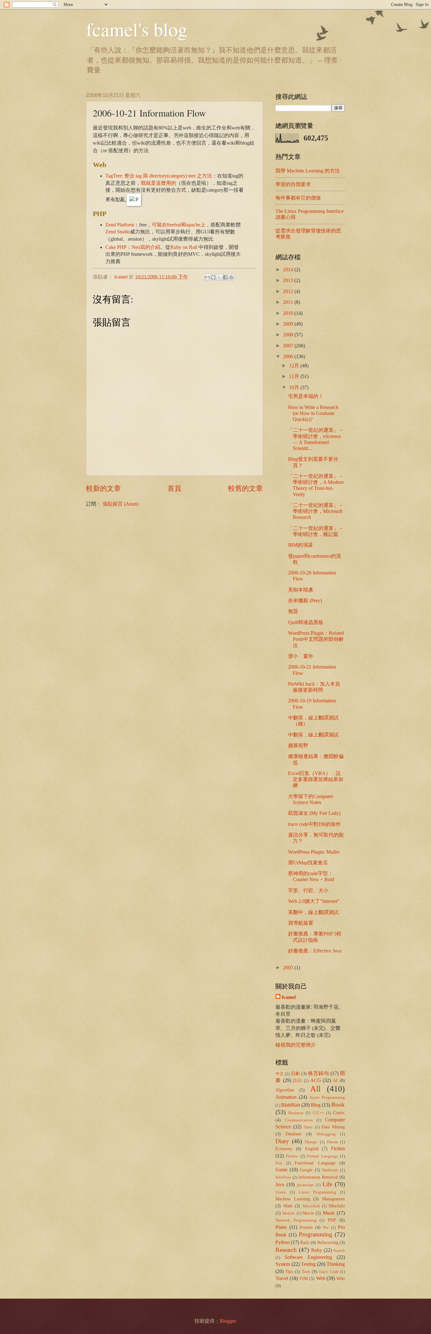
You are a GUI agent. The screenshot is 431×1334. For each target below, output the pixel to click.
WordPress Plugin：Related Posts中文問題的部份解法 (316, 639)
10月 (294, 387)
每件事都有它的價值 (298, 198)
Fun (278, 1163)
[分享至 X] (219, 277)
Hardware (330, 1170)
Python (282, 1242)
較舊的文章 (245, 488)
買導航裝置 (300, 923)
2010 (288, 313)
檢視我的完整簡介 (295, 1045)
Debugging (326, 1134)
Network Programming (295, 1220)
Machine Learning (292, 1198)
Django (311, 1142)
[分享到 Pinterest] (231, 277)
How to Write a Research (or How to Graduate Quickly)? (313, 413)
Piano (281, 1227)
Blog (316, 1105)
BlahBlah (290, 1105)
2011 (288, 302)
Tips (289, 1271)
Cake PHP (116, 247)
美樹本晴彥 (300, 589)
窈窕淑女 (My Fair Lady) (314, 813)
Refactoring (327, 1242)
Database (293, 1133)
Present (306, 1227)
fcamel (121, 276)
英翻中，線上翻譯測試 (313, 912)
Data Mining (333, 1126)
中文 (279, 1074)
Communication (299, 1120)
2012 (288, 291)
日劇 (295, 1073)
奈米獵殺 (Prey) (305, 600)
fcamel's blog (136, 29)
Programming (315, 1234)
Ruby (316, 1250)
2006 (288, 356)
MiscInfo (337, 1205)
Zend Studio (117, 231)
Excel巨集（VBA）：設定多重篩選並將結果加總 (315, 779)
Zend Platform (119, 224)
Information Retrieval (318, 1177)
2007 (288, 345)
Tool (306, 1271)
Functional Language (315, 1162)
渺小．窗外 (300, 656)
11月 (294, 376)
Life (327, 1184)
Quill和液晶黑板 (305, 622)
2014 (288, 269)
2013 (288, 280)
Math (287, 1205)
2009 (288, 324)
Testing (308, 1264)
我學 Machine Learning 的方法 (307, 170)
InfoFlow (283, 1177)
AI (335, 1080)
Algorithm (284, 1089)
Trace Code (329, 1272)
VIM (303, 1278)
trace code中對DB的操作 (314, 824)
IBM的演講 (300, 545)
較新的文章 (103, 488)
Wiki (340, 1278)
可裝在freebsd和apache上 (178, 224)
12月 (294, 365)
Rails (304, 1242)
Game (281, 1169)
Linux (280, 1192)
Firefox (292, 1156)
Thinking (336, 1264)
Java (279, 1184)
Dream (332, 1142)
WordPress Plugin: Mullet (313, 852)
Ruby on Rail (183, 247)
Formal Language (322, 1156)
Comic (339, 1112)
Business (296, 1113)
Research (286, 1250)
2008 (288, 334)
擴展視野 (298, 745)
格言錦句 (318, 1073)
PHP (332, 1220)
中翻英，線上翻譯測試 (313, 734)
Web (320, 1278)
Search (339, 1250)
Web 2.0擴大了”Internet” (313, 901)
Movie (308, 1213)
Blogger (227, 1321)
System (282, 1264)
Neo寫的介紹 (146, 247)
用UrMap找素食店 (308, 862)
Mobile (288, 1213)
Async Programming (327, 1097)
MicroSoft (311, 1206)
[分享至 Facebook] (225, 277)
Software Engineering (308, 1257)
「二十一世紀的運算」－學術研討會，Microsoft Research (316, 511)
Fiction (338, 1148)
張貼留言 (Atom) (121, 504)
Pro (326, 1227)
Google (306, 1169)
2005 (288, 967)
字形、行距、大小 (308, 890)
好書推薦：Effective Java (314, 950)
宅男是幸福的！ (305, 396)
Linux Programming (317, 1192)
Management (333, 1198)
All (315, 1088)
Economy (283, 1148)
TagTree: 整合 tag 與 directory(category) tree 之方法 (158, 175)
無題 (293, 611)
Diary (282, 1141)
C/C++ (318, 1113)
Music (329, 1213)
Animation (286, 1097)
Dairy (308, 1127)
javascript (305, 1185)
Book (338, 1104)
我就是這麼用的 (158, 183)
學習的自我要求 (293, 184)
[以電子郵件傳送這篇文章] (207, 277)
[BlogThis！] (213, 277)
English (312, 1148)
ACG (315, 1080)
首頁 (174, 488)
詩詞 (297, 1081)
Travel (281, 1278)
